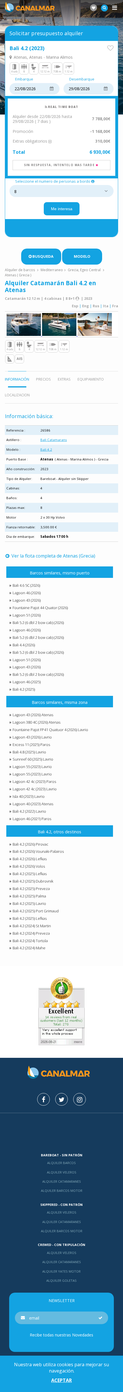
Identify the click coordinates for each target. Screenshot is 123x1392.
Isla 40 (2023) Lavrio (29, 796)
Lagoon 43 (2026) (27, 600)
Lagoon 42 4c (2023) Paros (34, 781)
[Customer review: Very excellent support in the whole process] (61, 1043)
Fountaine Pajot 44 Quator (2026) (40, 607)
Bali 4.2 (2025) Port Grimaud (36, 910)
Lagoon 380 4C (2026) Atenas (36, 722)
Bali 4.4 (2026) (24, 644)
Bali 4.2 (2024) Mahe (29, 947)
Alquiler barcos (61, 1163)
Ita (105, 305)
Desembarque (81, 79)
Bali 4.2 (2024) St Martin (32, 925)
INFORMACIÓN (17, 379)
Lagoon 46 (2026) (27, 592)
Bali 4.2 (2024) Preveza (31, 933)
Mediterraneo (52, 269)
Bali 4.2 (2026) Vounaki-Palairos (38, 851)
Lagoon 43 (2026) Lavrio (32, 737)
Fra (115, 305)
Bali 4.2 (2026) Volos (29, 866)
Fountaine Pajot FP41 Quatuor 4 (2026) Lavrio (50, 729)
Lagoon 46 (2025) (27, 681)
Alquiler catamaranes (61, 1181)
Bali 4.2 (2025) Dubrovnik (33, 881)
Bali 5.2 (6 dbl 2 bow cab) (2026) (38, 622)
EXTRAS (64, 379)
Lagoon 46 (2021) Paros (32, 818)
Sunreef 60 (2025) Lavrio (33, 759)
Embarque (24, 79)
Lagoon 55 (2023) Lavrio (32, 766)
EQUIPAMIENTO (91, 379)
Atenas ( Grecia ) (18, 275)
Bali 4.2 (46, 449)
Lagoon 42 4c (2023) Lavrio (35, 789)
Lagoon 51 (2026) (27, 615)
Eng (85, 305)
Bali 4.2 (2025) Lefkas (30, 873)
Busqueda (42, 256)
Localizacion (17, 394)
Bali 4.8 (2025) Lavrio (29, 752)
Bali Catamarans (53, 440)
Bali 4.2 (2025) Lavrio (29, 903)
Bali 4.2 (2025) (24, 689)
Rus (96, 305)
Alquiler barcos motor (61, 1190)
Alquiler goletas (61, 1280)
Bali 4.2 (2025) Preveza (31, 888)
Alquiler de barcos (20, 269)
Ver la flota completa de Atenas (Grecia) (52, 556)
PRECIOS (43, 379)
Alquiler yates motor (61, 1271)
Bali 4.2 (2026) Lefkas (30, 858)
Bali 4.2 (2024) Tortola (30, 940)
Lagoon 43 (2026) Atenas (33, 714)
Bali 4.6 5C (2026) (26, 585)
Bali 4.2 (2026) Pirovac (30, 844)
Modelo (82, 256)
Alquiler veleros (61, 1172)
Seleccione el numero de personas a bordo (52, 181)
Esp (75, 305)
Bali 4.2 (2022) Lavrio (29, 811)
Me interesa (61, 208)
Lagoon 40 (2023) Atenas (33, 803)
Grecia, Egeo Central (84, 269)
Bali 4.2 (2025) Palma (29, 896)
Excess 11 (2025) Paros (31, 744)
